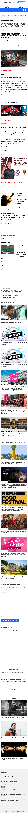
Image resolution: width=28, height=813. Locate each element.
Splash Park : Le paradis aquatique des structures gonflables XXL (13, 463)
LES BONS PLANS (5, 20)
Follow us (23, 10)
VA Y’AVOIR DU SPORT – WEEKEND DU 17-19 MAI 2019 (14, 343)
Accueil (5, 811)
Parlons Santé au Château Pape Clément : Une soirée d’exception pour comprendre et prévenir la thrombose (14, 485)
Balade (7, 338)
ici (16, 102)
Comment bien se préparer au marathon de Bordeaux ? (13, 532)
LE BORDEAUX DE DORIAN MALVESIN (11, 322)
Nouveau (7, 7)
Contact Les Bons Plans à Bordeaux (16, 811)
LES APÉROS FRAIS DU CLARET (8, 676)
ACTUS (3, 318)
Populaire (20, 7)
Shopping (22, 384)
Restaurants (9, 431)
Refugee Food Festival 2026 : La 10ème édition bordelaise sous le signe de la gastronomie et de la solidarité (12, 509)
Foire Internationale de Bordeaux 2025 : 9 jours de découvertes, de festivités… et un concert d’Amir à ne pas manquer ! (13, 388)
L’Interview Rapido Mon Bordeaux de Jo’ (13, 717)
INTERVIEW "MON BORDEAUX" (12, 318)
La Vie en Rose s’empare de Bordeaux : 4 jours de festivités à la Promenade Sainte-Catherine (14, 554)
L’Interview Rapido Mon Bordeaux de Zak (13, 738)
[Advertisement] (14, 652)
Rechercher (26, 10)
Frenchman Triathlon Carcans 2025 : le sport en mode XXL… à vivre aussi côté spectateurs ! (13, 411)
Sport (11, 20)
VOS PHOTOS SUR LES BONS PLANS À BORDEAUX (12, 759)
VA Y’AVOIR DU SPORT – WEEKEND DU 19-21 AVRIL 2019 (14, 365)
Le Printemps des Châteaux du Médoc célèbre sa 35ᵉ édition (12, 577)
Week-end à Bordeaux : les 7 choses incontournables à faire (12, 434)
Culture (13, 338)
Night (2, 362)
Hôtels (13, 430)
